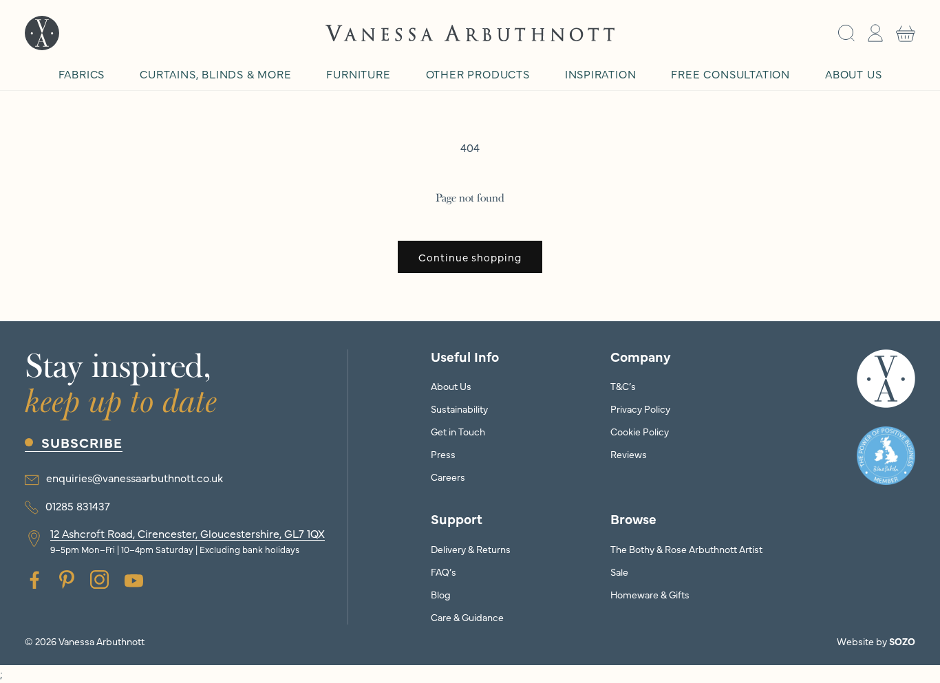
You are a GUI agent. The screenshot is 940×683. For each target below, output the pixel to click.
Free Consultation (730, 73)
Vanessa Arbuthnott (101, 641)
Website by (876, 641)
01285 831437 (77, 505)
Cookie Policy (639, 431)
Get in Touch (458, 431)
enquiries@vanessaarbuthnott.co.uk (134, 477)
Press (443, 454)
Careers (448, 477)
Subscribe (81, 442)
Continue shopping (470, 257)
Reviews (628, 454)
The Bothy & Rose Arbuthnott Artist (686, 549)
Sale (619, 571)
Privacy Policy (640, 408)
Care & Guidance (467, 617)
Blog (441, 594)
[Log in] (875, 33)
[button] (846, 33)
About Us (451, 386)
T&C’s (623, 386)
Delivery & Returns (471, 549)
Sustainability (459, 408)
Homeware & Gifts (650, 594)
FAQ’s (443, 571)
